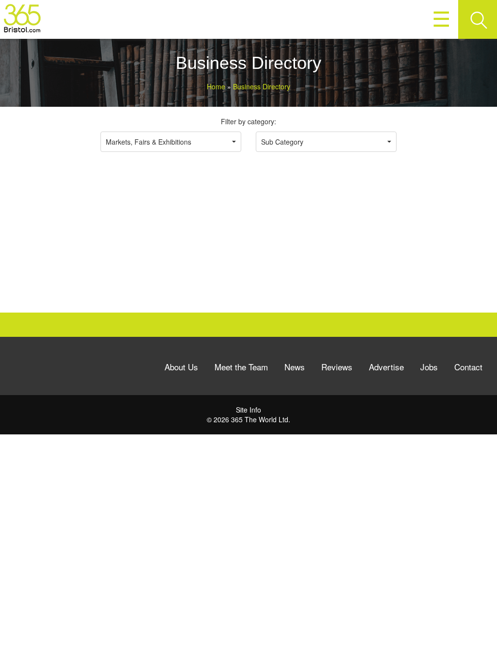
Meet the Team (241, 367)
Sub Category (282, 142)
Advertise (386, 367)
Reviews (336, 367)
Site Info (248, 409)
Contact (468, 367)
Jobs (429, 367)
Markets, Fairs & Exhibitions (148, 142)
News (294, 367)
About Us (181, 367)
